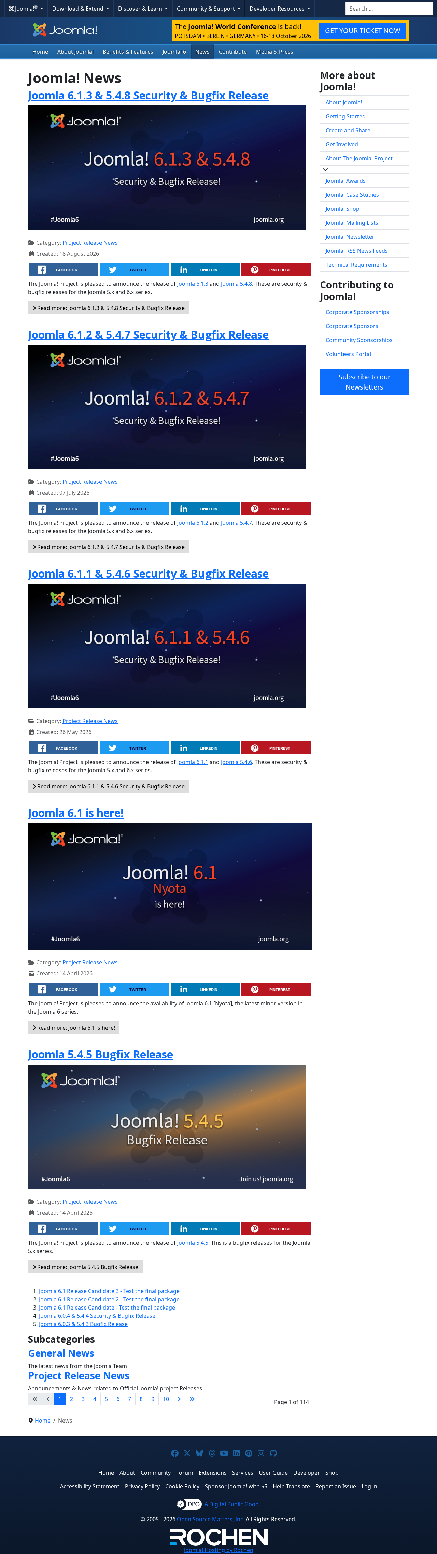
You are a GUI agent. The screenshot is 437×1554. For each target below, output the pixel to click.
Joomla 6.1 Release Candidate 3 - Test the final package (109, 1291)
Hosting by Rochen (218, 1550)
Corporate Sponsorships (357, 312)
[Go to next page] (179, 1399)
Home (40, 51)
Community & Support (206, 8)
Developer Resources (278, 8)
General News (61, 1352)
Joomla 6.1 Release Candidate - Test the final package (107, 1307)
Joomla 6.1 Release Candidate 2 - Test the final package (109, 1299)
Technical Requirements (356, 264)
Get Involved (342, 144)
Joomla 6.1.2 (192, 522)
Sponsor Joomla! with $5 (236, 1486)
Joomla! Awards (346, 180)
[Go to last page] (192, 1399)
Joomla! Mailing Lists (352, 222)
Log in (369, 1486)
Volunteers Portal (348, 354)
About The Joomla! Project (359, 158)
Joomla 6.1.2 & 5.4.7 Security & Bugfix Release (148, 334)
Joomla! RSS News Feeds (357, 250)
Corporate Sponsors (352, 326)
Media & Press (274, 51)
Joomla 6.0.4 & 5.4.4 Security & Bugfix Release (97, 1315)
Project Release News (90, 242)
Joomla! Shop (343, 208)
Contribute (233, 51)
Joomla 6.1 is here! (76, 812)
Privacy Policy (142, 1486)
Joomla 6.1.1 (192, 762)
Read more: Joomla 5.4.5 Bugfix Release (87, 1267)
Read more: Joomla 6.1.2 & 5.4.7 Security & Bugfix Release (110, 547)
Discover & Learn (141, 8)
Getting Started (346, 116)
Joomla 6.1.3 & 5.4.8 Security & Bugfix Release (148, 95)
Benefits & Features (128, 51)
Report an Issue (335, 1486)
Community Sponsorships (359, 340)
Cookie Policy (182, 1486)
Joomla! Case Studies (352, 194)
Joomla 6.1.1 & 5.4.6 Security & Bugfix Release (148, 573)
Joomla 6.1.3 (192, 283)
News (202, 51)
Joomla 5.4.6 (236, 762)
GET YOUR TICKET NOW (362, 30)
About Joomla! (75, 51)
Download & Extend (78, 8)
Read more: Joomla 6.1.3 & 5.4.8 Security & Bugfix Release (110, 308)
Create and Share (348, 130)
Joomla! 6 (174, 51)
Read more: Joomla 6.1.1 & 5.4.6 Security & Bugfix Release (110, 786)
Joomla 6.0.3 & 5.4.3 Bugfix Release (83, 1324)
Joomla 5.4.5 (192, 1242)
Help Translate (291, 1486)
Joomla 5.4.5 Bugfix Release (100, 1054)
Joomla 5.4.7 (236, 522)
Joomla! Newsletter (350, 236)
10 (166, 1399)
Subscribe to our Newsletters (365, 382)
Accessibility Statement (89, 1486)
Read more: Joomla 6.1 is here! (75, 1027)
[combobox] (389, 8)
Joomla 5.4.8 (236, 283)
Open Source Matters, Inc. (210, 1519)
